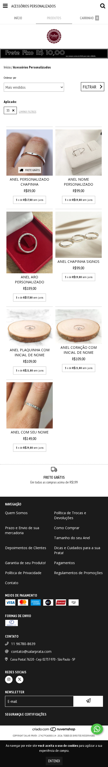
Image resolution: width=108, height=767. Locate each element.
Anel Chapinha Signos (78, 261)
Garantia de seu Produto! (25, 562)
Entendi (54, 761)
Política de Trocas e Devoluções (70, 515)
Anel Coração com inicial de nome (79, 350)
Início (7, 67)
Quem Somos (16, 512)
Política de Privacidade (23, 572)
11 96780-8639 (23, 643)
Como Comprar (66, 527)
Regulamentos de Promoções (78, 572)
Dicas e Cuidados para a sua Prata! (77, 550)
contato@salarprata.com (31, 651)
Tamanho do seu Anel (72, 537)
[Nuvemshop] (54, 730)
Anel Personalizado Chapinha (29, 182)
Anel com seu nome (29, 432)
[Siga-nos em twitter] (19, 679)
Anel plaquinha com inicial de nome (29, 352)
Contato (11, 582)
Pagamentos (64, 562)
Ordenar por (10, 77)
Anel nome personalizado (78, 182)
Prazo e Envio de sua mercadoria (22, 530)
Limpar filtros (27, 111)
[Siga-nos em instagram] (9, 679)
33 (8, 110)
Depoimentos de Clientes (25, 547)
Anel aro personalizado (29, 279)
